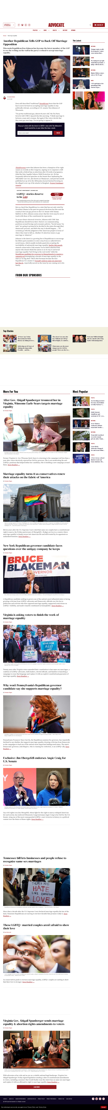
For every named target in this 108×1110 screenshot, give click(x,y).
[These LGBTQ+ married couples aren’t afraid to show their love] (36, 954)
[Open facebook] (19, 25)
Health (55, 30)
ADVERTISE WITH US (32, 1099)
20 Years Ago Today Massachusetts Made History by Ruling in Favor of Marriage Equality (26, 339)
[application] (89, 100)
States (92, 455)
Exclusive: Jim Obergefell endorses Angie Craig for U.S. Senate (34, 759)
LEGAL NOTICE (69, 1099)
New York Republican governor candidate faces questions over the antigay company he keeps (32, 547)
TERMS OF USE (61, 1099)
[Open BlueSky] (22, 25)
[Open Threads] (26, 25)
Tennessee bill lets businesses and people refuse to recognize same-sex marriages (34, 859)
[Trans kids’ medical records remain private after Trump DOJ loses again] (81, 435)
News (45, 30)
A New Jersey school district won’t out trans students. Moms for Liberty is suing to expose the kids (98, 462)
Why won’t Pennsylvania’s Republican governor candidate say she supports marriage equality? (32, 686)
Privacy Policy (31, 1107)
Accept (103, 1107)
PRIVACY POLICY (41, 1099)
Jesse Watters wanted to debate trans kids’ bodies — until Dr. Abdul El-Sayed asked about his (97, 428)
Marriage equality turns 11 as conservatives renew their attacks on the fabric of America (34, 475)
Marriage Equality (12, 35)
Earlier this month (55, 245)
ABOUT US (11, 1099)
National (93, 46)
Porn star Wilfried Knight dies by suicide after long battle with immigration (95, 339)
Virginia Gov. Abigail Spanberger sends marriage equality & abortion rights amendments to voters (33, 1022)
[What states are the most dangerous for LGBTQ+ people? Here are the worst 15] (44, 348)
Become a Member (57, 194)
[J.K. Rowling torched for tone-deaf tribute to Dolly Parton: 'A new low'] (81, 401)
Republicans (43, 103)
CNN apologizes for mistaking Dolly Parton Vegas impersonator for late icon (97, 87)
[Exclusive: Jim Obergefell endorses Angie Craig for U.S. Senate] (36, 787)
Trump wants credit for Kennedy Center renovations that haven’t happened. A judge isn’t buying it (97, 53)
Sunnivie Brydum (11, 96)
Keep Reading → (14, 465)
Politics (35, 30)
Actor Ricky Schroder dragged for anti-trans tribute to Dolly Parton (97, 449)
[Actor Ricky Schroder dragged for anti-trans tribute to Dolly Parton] (81, 447)
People (93, 398)
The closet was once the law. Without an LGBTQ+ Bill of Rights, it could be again (60, 339)
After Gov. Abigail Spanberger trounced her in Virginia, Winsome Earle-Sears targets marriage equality (32, 403)
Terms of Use (42, 1107)
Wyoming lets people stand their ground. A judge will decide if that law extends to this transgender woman (98, 65)
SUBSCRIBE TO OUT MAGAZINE (7, 25)
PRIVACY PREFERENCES (51, 1099)
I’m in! (58, 133)
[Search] (90, 25)
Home (4, 35)
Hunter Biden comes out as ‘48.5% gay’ (97, 74)
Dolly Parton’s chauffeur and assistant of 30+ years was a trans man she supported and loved (98, 416)
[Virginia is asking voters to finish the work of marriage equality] (36, 643)
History (65, 30)
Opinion (73, 30)
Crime (92, 57)
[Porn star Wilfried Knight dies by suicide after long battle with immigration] (79, 338)
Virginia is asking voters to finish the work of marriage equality (31, 616)
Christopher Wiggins (8, 410)
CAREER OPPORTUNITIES (20, 1099)
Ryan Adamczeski (7, 932)
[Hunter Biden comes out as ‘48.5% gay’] (81, 72)
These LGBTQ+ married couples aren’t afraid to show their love (36, 926)
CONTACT (5, 1099)
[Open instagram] (29, 25)
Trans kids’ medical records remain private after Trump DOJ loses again (97, 438)
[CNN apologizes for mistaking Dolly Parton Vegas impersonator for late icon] (81, 84)
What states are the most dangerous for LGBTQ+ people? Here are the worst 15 (61, 349)
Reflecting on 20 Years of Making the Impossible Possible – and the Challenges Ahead (26, 349)
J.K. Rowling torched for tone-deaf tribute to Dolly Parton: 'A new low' (97, 403)
